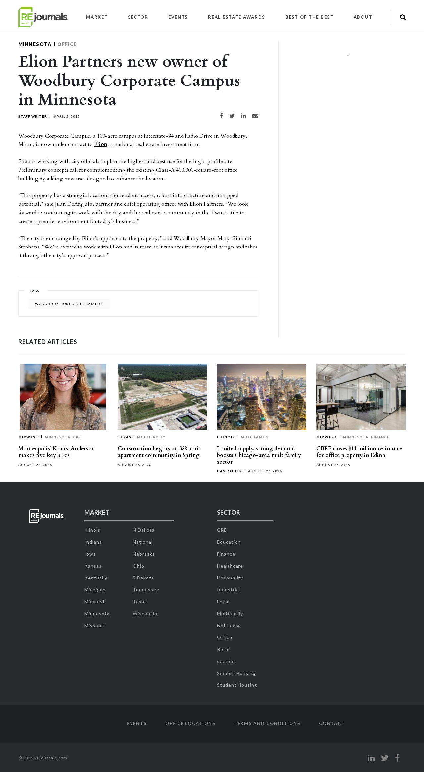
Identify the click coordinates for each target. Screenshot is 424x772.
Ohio (138, 566)
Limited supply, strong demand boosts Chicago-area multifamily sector (259, 455)
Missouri (94, 625)
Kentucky (95, 577)
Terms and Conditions (267, 723)
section (226, 661)
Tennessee (146, 589)
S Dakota (143, 577)
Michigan (95, 589)
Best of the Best (309, 17)
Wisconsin (145, 613)
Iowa (90, 554)
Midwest (28, 437)
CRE (77, 437)
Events (178, 17)
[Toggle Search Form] (403, 17)
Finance (380, 437)
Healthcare (230, 566)
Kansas (93, 566)
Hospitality (230, 577)
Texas (124, 437)
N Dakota (144, 530)
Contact (331, 723)
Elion (100, 144)
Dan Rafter (229, 471)
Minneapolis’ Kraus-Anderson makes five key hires (56, 452)
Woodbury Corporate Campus (69, 304)
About (363, 17)
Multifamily (151, 437)
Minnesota (34, 44)
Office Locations (190, 723)
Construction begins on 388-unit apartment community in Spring (159, 452)
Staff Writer (32, 116)
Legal (223, 601)
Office (67, 44)
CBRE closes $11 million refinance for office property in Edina (359, 452)
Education (229, 542)
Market (97, 17)
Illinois (226, 437)
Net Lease (229, 625)
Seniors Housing (236, 673)
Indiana (93, 542)
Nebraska (144, 554)
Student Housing (237, 685)
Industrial (228, 589)
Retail (224, 649)
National (143, 542)
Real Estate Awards (236, 17)
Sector (138, 17)
